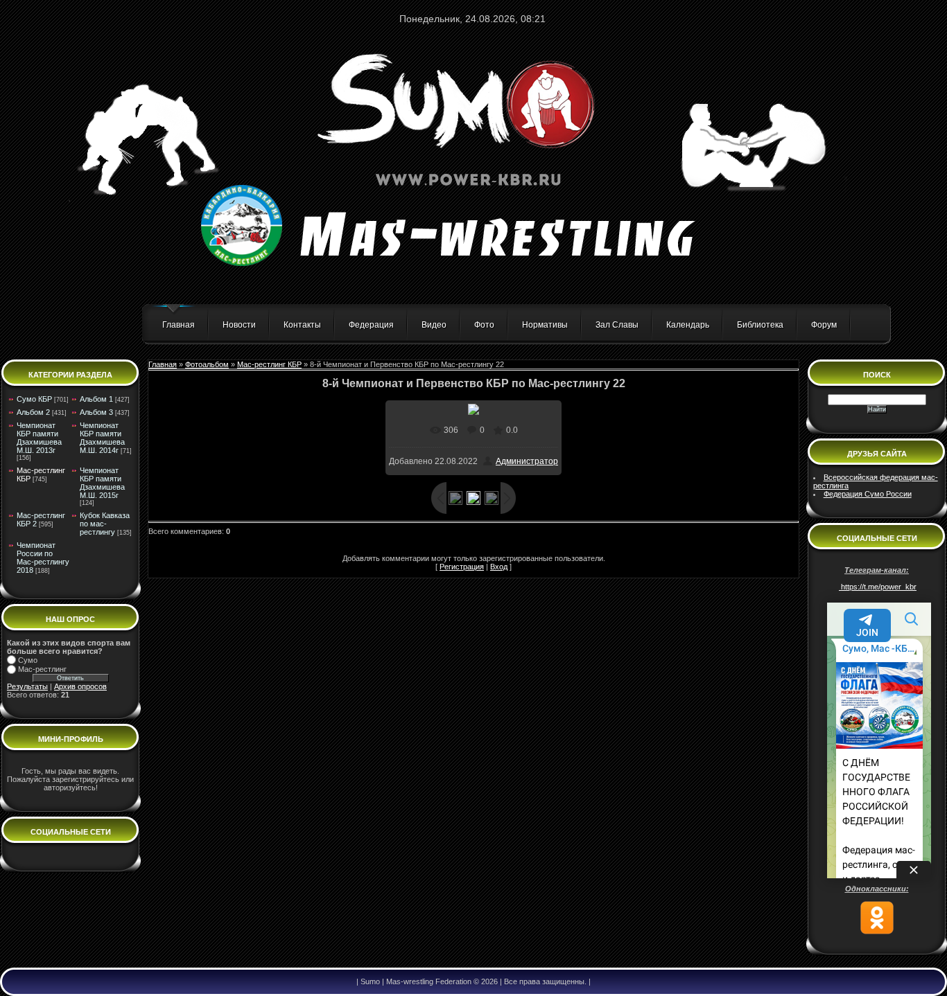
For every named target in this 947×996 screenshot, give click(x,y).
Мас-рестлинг (42, 669)
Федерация (371, 325)
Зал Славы (617, 325)
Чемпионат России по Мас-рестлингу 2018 (43, 557)
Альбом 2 (33, 412)
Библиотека (760, 325)
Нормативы (545, 325)
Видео (434, 325)
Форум (824, 325)
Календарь (687, 325)
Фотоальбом (207, 364)
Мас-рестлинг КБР (269, 364)
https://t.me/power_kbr (877, 587)
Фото (484, 325)
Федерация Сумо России (868, 494)
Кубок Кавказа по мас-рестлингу (105, 523)
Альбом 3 (96, 412)
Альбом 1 (96, 399)
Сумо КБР (34, 399)
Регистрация (462, 566)
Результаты (27, 686)
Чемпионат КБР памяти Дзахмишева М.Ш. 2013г (39, 437)
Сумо (27, 660)
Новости (239, 325)
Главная (178, 325)
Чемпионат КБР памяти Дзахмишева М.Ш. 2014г (102, 437)
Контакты (302, 325)
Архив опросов (80, 686)
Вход (498, 566)
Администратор (527, 461)
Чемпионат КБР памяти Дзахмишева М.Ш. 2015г (102, 482)
